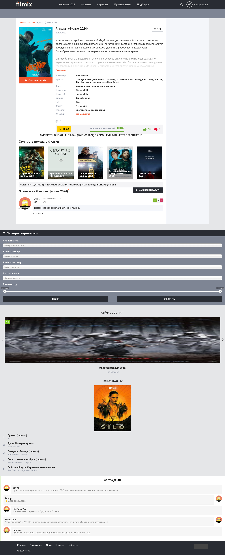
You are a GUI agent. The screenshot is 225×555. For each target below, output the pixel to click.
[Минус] (161, 200)
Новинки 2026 (67, 4)
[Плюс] (155, 200)
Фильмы (86, 4)
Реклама (21, 545)
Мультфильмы (122, 4)
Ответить (39, 214)
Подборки (143, 4)
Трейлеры (73, 545)
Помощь (60, 545)
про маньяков (82, 114)
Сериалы (102, 4)
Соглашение (36, 545)
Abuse (49, 545)
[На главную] (26, 4)
